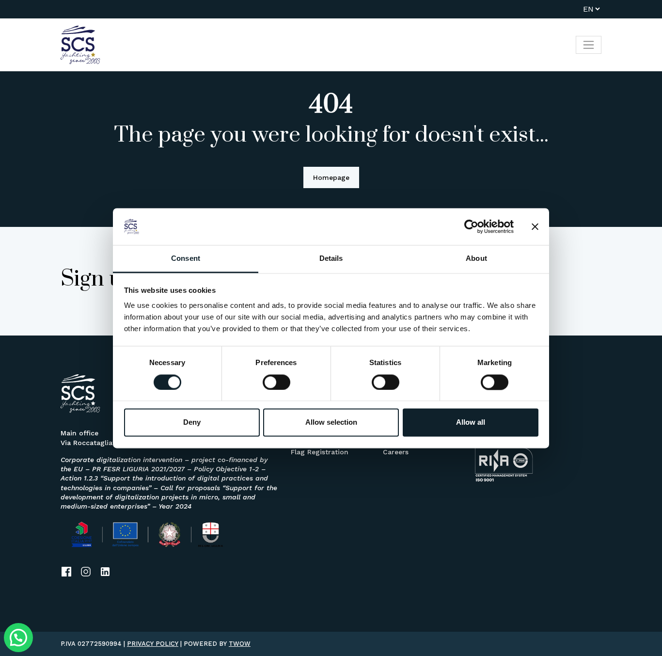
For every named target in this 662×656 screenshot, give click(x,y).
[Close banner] (535, 226)
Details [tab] (331, 259)
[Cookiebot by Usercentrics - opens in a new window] (471, 226)
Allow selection (331, 422)
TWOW (240, 643)
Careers (396, 452)
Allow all (470, 422)
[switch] (276, 382)
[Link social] (66, 571)
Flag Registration (319, 452)
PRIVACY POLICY (152, 643)
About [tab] (476, 259)
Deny (192, 422)
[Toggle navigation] (588, 45)
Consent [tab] (185, 259)
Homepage (331, 177)
